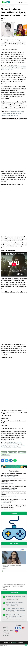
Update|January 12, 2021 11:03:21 (8, 502)
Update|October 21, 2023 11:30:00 (8, 476)
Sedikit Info (8, 6)
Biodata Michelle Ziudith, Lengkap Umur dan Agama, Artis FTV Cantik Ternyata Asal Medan (12, 113)
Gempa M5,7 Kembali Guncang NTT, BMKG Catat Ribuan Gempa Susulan (15, 597)
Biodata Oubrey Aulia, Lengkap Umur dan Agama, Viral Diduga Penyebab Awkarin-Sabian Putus (13, 445)
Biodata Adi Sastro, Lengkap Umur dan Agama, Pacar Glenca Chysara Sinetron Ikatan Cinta (13, 68)
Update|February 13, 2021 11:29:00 (8, 489)
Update (12, 6)
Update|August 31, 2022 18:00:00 (8, 509)
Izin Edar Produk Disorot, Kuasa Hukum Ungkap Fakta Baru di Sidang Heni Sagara (15, 609)
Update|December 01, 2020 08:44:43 (9, 496)
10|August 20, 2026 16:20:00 (12, 599)
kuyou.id (14, 642)
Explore (2, 6)
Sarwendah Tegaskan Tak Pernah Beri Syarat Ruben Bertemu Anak (14, 603)
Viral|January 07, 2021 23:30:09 (8, 483)
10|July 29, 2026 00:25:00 (12, 611)
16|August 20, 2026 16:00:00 (12, 605)
